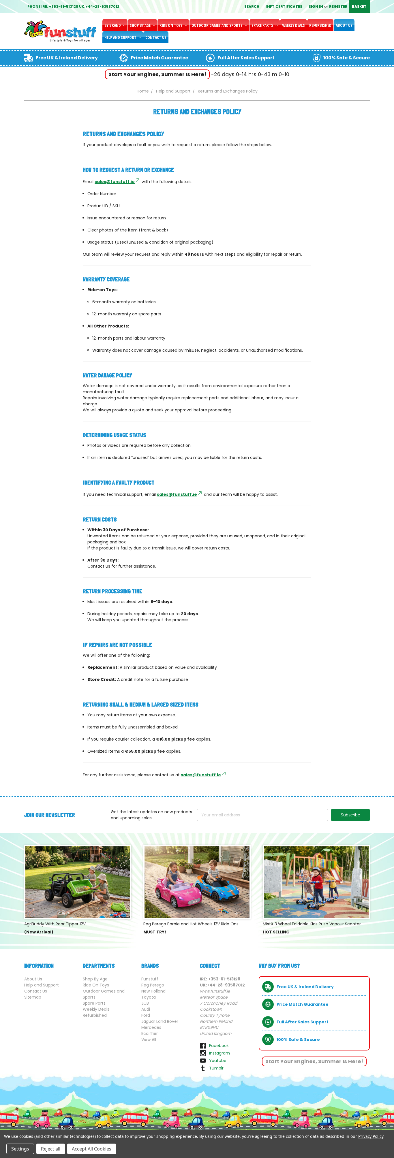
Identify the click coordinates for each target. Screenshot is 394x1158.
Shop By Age (140, 25)
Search (251, 6)
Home (143, 91)
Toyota (148, 997)
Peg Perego (152, 985)
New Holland (153, 991)
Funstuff (149, 979)
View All (148, 1039)
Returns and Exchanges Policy (228, 91)
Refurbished (320, 25)
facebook (219, 1045)
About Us (344, 25)
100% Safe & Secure (346, 57)
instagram (219, 1053)
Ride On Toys (171, 25)
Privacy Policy (370, 1136)
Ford (145, 1015)
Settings (20, 1149)
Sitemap (32, 997)
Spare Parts (263, 25)
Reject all (50, 1149)
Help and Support (120, 37)
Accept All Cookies (91, 1149)
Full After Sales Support (246, 57)
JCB (145, 1003)
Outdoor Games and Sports (217, 25)
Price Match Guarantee (159, 57)
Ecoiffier (149, 1033)
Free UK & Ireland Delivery (67, 57)
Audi (145, 1009)
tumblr (216, 1068)
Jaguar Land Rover (159, 1021)
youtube (217, 1060)
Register (338, 6)
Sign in (316, 6)
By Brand (113, 25)
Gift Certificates (284, 6)
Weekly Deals (293, 25)
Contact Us (155, 37)
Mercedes (151, 1027)
